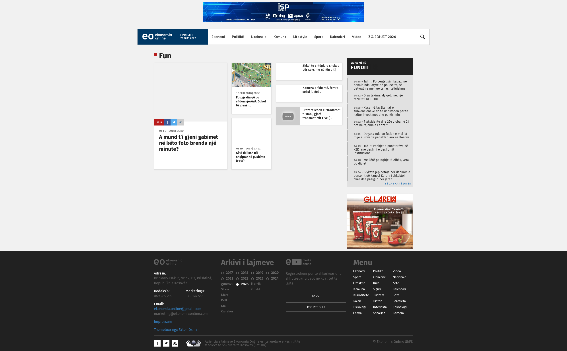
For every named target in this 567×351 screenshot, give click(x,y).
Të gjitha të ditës (397, 183)
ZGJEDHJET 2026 (382, 37)
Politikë (238, 37)
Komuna (280, 37)
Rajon (357, 300)
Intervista (380, 306)
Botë (396, 294)
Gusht (255, 289)
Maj (224, 305)
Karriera (398, 312)
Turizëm (378, 294)
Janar (225, 283)
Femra (357, 312)
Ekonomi (218, 37)
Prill (224, 300)
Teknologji (400, 306)
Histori (377, 300)
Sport (318, 37)
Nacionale (258, 37)
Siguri (377, 288)
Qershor (227, 311)
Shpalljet (379, 312)
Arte (396, 282)
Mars (225, 294)
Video (356, 37)
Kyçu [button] (315, 295)
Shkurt (226, 289)
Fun (159, 122)
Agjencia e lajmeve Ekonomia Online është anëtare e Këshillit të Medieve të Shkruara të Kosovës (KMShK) (252, 343)
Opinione (379, 276)
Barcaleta (399, 300)
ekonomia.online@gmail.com (177, 309)
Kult (376, 282)
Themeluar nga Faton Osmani (177, 329)
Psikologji (359, 306)
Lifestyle (300, 37)
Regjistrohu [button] (316, 307)
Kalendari (337, 37)
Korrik (256, 283)
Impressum (163, 322)
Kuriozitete (361, 294)
